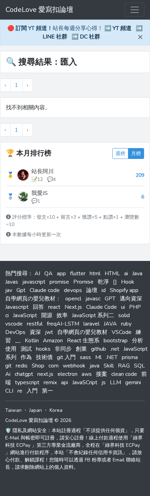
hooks (43, 349)
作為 (26, 357)
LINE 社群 (55, 37)
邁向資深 (131, 298)
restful (35, 324)
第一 (47, 391)
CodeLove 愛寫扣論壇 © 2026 (38, 420)
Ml (98, 357)
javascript (33, 282)
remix (50, 382)
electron (67, 374)
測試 (26, 349)
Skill (109, 366)
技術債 (44, 357)
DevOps (15, 332)
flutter (77, 273)
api (64, 382)
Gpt (20, 290)
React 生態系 (83, 340)
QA (48, 273)
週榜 (120, 153)
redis (22, 366)
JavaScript (25, 315)
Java (137, 273)
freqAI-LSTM (63, 324)
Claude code (45, 290)
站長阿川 (42, 171)
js (104, 382)
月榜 (136, 153)
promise (59, 282)
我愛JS (39, 193)
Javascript (17, 307)
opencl (73, 298)
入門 (32, 391)
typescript (27, 382)
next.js (45, 374)
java (94, 366)
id (104, 290)
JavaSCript (84, 382)
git (8, 366)
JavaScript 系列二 (93, 315)
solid (124, 315)
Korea (56, 410)
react (54, 307)
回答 (38, 307)
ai (126, 273)
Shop (38, 366)
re (19, 391)
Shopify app (124, 290)
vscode (14, 324)
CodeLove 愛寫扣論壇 (39, 9)
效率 (62, 315)
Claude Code (101, 307)
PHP (135, 307)
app (61, 273)
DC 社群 (90, 37)
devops (73, 290)
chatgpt (24, 374)
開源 (46, 315)
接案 (101, 374)
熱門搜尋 (16, 273)
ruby (126, 324)
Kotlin (32, 340)
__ (18, 340)
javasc (92, 298)
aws (87, 374)
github (98, 349)
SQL (139, 366)
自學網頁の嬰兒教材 (82, 332)
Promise (83, 282)
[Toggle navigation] (134, 10)
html (95, 273)
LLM (115, 382)
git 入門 (66, 357)
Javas (11, 282)
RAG (124, 366)
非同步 (63, 349)
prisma (130, 357)
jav (8, 290)
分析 (137, 340)
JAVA (110, 324)
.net (114, 349)
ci (7, 315)
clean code (124, 374)
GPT (110, 298)
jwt (49, 332)
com (53, 366)
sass (85, 357)
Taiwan (13, 410)
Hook (127, 282)
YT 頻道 (122, 28)
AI (37, 273)
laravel (91, 324)
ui (123, 307)
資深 (35, 332)
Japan (35, 410)
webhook (74, 366)
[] (115, 282)
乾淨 (103, 282)
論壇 (91, 290)
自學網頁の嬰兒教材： (33, 298)
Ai (7, 374)
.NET (112, 357)
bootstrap (116, 340)
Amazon (53, 340)
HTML (112, 273)
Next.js (73, 307)
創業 (81, 349)
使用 (10, 349)
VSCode (122, 332)
